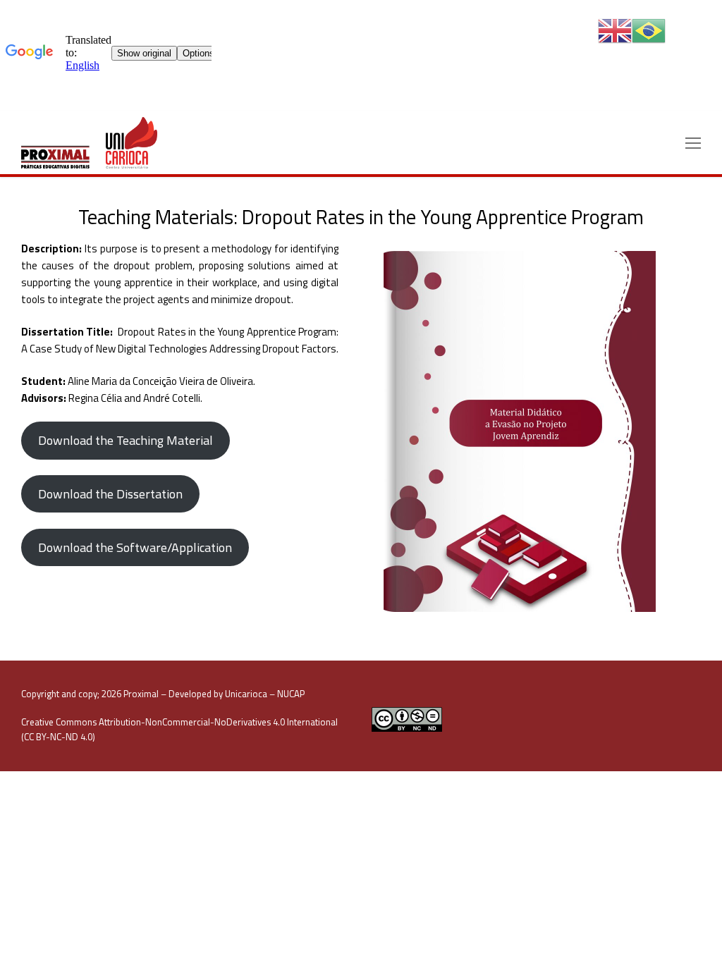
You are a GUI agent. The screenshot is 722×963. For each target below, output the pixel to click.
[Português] (649, 30)
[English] (615, 30)
